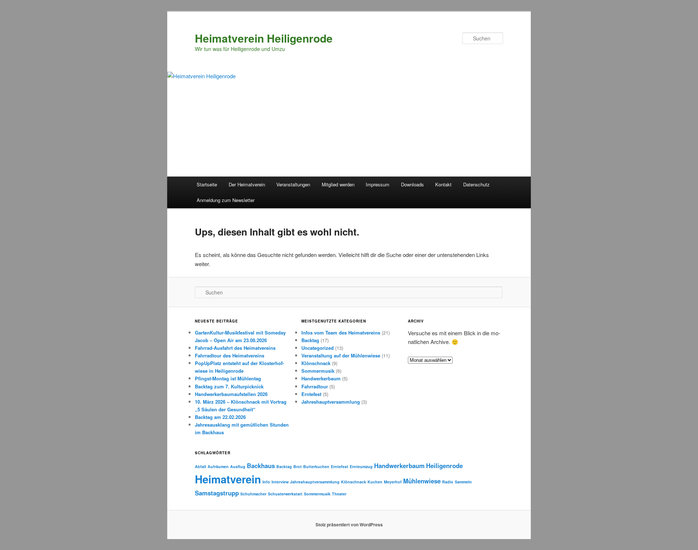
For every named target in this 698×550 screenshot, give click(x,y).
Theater (339, 493)
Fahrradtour (314, 386)
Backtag (310, 340)
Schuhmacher (253, 493)
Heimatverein (228, 479)
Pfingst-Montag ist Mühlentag (228, 378)
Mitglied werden (338, 184)
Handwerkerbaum (321, 378)
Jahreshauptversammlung (330, 401)
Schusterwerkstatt (285, 493)
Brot (297, 466)
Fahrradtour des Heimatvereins (229, 355)
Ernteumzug (361, 466)
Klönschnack (315, 363)
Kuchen (375, 481)
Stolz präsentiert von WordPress (349, 524)
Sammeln (463, 481)
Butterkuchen (316, 466)
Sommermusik (317, 370)
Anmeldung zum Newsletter (225, 200)
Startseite (207, 184)
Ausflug (237, 466)
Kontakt (443, 184)
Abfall (200, 466)
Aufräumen (218, 466)
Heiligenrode (444, 465)
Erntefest (311, 394)
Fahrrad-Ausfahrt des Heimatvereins (235, 347)
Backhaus (261, 465)
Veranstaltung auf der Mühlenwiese (340, 355)
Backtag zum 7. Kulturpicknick (229, 386)
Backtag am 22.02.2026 (220, 417)
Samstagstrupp (217, 492)
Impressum (377, 184)
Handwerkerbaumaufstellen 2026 (231, 394)
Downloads (412, 184)
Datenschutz (476, 184)
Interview (280, 481)
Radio (447, 481)
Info (266, 481)
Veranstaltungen (293, 184)
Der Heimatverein (247, 184)
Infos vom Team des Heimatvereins (340, 332)
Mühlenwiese (422, 480)
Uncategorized (317, 347)
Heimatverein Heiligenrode (264, 38)
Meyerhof (393, 481)
